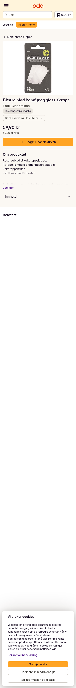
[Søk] (6, 15)
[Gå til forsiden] (38, 6)
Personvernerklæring (22, 655)
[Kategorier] (6, 5)
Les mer (8, 187)
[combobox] (30, 14)
